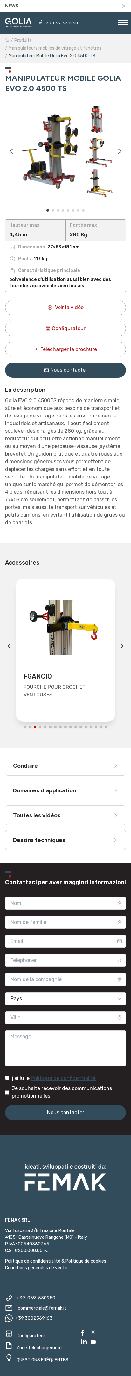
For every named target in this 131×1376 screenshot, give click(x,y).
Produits (23, 40)
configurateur (69, 328)
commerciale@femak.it (42, 1308)
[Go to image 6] (73, 210)
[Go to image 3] (58, 210)
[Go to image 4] (63, 210)
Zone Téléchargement (39, 1348)
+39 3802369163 (33, 1318)
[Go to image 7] (78, 210)
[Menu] (123, 23)
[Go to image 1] (47, 210)
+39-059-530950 (61, 23)
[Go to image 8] (83, 210)
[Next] (122, 646)
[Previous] (9, 646)
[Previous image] (11, 151)
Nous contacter (68, 370)
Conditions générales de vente (36, 1268)
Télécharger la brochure (68, 349)
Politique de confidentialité (63, 1078)
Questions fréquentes (42, 1360)
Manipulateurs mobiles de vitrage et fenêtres (55, 48)
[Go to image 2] (53, 210)
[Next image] (119, 151)
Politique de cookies (86, 1261)
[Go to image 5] (68, 210)
